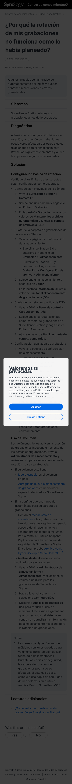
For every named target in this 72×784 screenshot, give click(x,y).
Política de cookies (45, 390)
